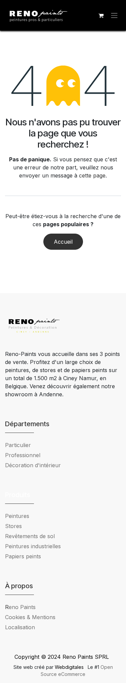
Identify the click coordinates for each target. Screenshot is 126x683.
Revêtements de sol (30, 536)
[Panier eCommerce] (101, 15)
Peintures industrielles (35, 546)
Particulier (18, 445)
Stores (13, 526)
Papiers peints (23, 556)
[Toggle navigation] (114, 15)
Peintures (17, 516)
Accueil (63, 241)
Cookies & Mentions (30, 617)
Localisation (20, 627)
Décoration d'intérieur (33, 465)
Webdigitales (70, 667)
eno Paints (20, 607)
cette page (92, 175)
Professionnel (22, 455)
